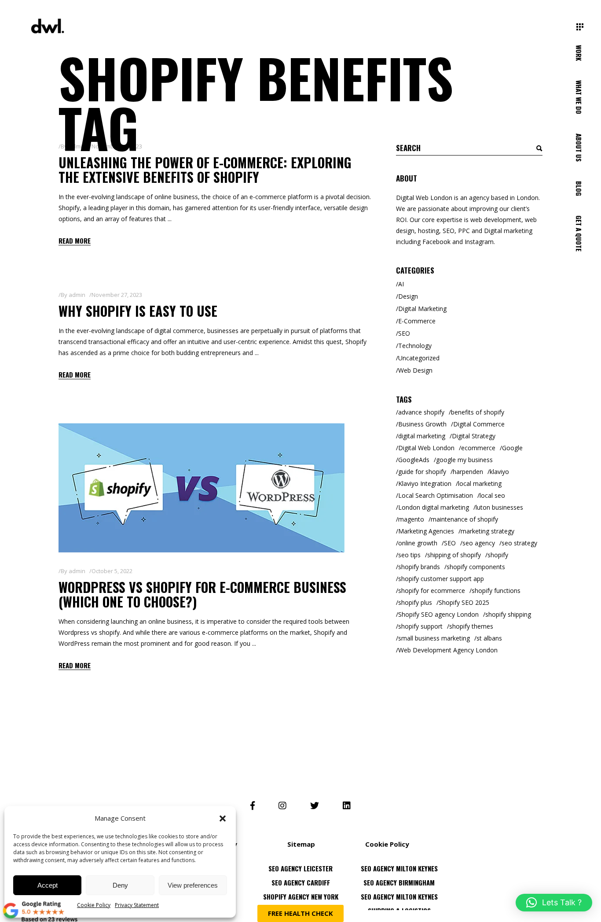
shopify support (420, 626)
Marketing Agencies (426, 531)
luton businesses (499, 507)
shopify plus (415, 602)
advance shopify (421, 412)
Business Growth (422, 424)
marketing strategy (487, 531)
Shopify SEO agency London (438, 614)
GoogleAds (413, 459)
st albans (489, 638)
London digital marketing (433, 507)
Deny (120, 885)
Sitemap (301, 844)
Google (512, 448)
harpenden (468, 471)
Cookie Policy (93, 905)
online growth (417, 543)
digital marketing (421, 436)
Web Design (415, 370)
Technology (415, 345)
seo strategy (519, 543)
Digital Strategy (473, 436)
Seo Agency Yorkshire (300, 903)
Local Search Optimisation (435, 495)
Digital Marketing (422, 308)
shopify (497, 555)
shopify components (476, 567)
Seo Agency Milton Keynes (399, 889)
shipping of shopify (454, 555)
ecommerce (478, 448)
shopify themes (471, 626)
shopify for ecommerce (431, 590)
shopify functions (496, 590)
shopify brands (419, 567)
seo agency (478, 543)
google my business (464, 459)
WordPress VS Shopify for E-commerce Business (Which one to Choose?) (202, 594)
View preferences (193, 885)
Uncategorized (419, 358)
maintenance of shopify (464, 519)
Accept (47, 885)
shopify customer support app (441, 578)
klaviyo (499, 471)
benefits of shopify (477, 412)
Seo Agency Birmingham (399, 875)
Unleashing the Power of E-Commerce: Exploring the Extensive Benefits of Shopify (205, 169)
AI (401, 284)
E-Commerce (417, 321)
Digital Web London (426, 448)
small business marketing (434, 638)
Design (408, 296)
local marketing (480, 483)
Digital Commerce (479, 424)
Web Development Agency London (448, 650)
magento (411, 519)
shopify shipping (508, 614)
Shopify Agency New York (300, 889)
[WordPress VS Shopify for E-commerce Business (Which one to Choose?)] (201, 487)
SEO (404, 333)
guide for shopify (422, 471)
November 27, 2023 (117, 295)
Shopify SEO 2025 (464, 602)
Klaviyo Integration (424, 483)
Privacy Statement (137, 905)
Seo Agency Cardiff (300, 875)
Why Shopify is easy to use (138, 311)
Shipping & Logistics (399, 903)
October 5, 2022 (112, 571)
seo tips (409, 555)
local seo (492, 495)
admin (77, 295)
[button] (222, 818)
